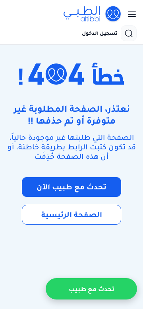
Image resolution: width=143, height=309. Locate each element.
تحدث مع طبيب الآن (71, 187)
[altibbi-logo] (92, 14)
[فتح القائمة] (129, 14)
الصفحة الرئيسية (71, 214)
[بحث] (129, 33)
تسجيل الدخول (100, 33)
